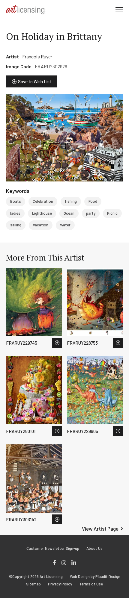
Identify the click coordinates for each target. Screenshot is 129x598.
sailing (15, 224)
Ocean (69, 213)
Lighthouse (42, 213)
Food (92, 201)
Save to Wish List (34, 81)
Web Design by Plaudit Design (95, 576)
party (90, 213)
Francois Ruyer (37, 56)
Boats (15, 201)
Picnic (112, 213)
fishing (71, 201)
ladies (15, 213)
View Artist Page (100, 529)
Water (65, 224)
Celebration (43, 201)
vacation (40, 224)
